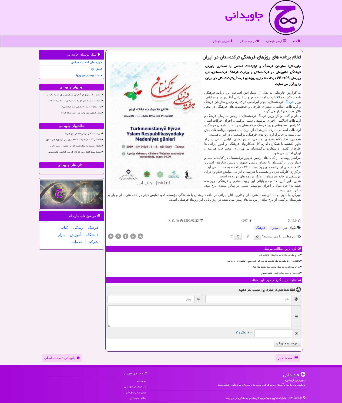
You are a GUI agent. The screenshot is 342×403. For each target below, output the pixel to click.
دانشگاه (92, 235)
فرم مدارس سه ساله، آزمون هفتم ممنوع (280, 273)
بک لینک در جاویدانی (135, 386)
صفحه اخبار (286, 358)
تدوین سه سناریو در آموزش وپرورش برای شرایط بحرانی (74, 94)
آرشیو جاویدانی (274, 41)
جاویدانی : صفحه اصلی (60, 358)
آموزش (75, 235)
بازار (61, 235)
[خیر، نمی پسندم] (237, 236)
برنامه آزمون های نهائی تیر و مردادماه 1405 (81, 112)
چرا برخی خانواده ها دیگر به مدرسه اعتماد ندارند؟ (276, 267)
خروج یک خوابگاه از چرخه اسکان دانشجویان (279, 255)
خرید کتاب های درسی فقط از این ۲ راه (83, 133)
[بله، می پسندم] (257, 236)
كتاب (64, 228)
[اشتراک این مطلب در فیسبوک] (125, 236)
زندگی (78, 228)
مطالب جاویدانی (138, 398)
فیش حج (96, 68)
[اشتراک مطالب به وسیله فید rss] (110, 236)
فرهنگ (289, 102)
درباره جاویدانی (248, 41)
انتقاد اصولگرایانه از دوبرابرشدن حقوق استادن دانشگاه (76, 100)
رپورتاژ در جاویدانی (136, 392)
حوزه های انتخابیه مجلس (86, 62)
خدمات (76, 242)
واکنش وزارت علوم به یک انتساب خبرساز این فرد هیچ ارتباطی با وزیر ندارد (264, 261)
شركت (92, 242)
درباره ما (141, 380)
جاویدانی (244, 15)
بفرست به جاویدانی (287, 343)
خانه (295, 41)
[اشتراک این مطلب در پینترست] (133, 236)
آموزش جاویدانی (221, 41)
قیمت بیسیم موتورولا (88, 75)
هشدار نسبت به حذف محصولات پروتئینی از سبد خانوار (76, 145)
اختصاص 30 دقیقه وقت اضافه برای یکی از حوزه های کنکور (74, 139)
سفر (275, 228)
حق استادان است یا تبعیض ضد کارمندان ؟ (82, 106)
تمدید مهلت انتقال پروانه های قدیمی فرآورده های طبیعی (75, 152)
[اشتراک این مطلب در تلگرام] (140, 236)
